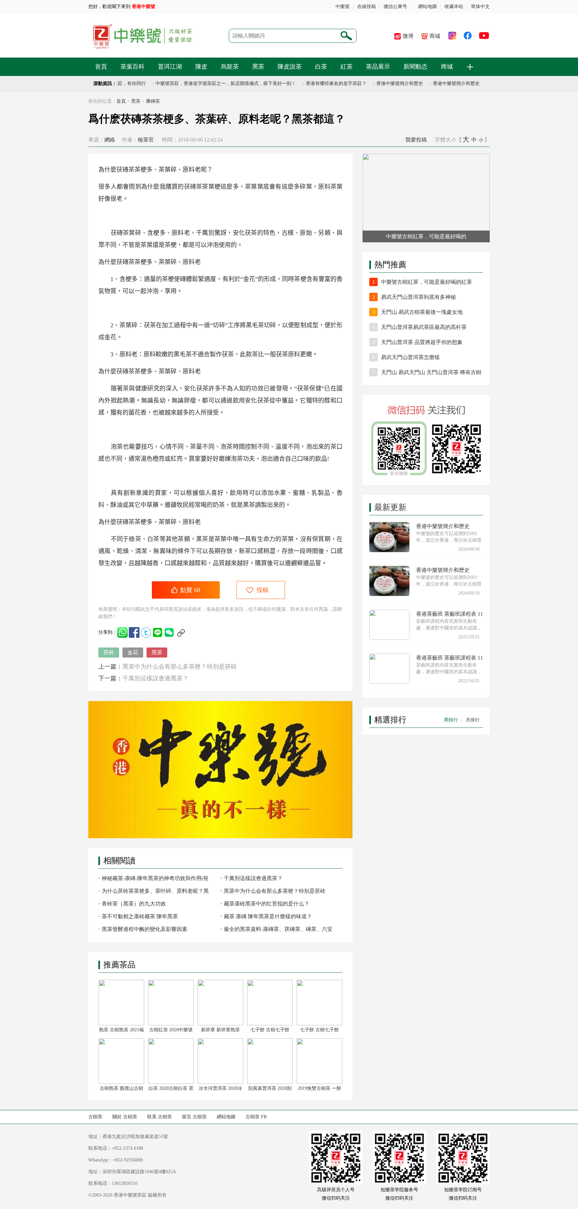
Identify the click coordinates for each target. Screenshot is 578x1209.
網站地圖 (427, 6)
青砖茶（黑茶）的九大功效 (134, 903)
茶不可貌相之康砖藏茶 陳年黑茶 (140, 916)
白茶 (321, 66)
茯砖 (108, 652)
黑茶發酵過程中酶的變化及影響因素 (144, 929)
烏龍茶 (230, 66)
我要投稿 (416, 140)
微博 (408, 36)
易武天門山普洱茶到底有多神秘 (418, 297)
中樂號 (342, 6)
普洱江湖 (170, 66)
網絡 (109, 140)
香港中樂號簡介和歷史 (387, 83)
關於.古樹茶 (124, 1116)
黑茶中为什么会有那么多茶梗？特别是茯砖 (179, 666)
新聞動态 (415, 66)
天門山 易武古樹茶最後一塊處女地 (422, 312)
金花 (132, 652)
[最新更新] (426, 498)
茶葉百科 (132, 66)
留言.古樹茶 (194, 1116)
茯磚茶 (125, 169)
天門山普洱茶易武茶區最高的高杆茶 (424, 327)
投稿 (263, 590)
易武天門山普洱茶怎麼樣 (410, 357)
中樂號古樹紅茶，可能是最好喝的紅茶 (426, 282)
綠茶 (135, 539)
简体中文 (480, 6)
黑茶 (258, 66)
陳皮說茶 (290, 66)
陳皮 (201, 66)
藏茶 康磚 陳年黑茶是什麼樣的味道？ (268, 916)
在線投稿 (366, 6)
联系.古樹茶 (159, 1116)
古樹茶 (95, 1116)
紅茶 (347, 66)
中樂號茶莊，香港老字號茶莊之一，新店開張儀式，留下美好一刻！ (213, 83)
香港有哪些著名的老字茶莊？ (323, 83)
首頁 (101, 66)
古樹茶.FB (256, 1116)
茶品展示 (378, 66)
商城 (434, 36)
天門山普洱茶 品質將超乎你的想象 (422, 342)
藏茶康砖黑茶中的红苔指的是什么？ (266, 903)
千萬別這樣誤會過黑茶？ (155, 678)
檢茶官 (146, 140)
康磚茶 (153, 101)
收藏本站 (454, 6)
